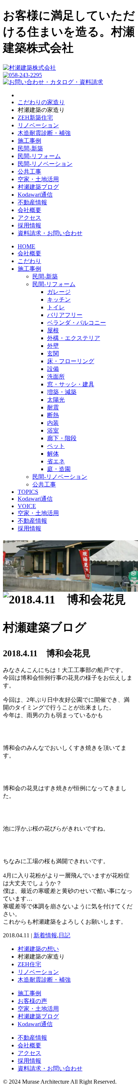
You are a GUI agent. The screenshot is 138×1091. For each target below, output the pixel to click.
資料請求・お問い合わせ (50, 233)
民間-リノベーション (45, 164)
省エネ (56, 461)
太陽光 (56, 400)
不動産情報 (32, 202)
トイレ (56, 307)
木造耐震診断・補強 (44, 133)
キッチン (59, 299)
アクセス (29, 218)
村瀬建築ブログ (38, 187)
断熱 (53, 415)
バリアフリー (64, 315)
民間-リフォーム (39, 156)
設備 (53, 369)
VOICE (27, 506)
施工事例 (29, 141)
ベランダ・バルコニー (76, 323)
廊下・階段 (62, 438)
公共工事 (29, 171)
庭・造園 (59, 469)
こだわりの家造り (41, 102)
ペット (56, 446)
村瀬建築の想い (38, 949)
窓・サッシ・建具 (70, 384)
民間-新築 (30, 148)
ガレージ (59, 292)
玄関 (53, 353)
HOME (26, 246)
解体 (53, 453)
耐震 (53, 407)
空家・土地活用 (38, 179)
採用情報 (29, 225)
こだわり (29, 261)
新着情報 (45, 935)
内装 (53, 423)
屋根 (53, 330)
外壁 (53, 346)
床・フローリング (70, 361)
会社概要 (29, 210)
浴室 (53, 430)
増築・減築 (62, 392)
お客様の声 (32, 1001)
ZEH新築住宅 (35, 117)
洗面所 (56, 376)
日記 (64, 935)
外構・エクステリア (73, 338)
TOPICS (28, 492)
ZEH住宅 (29, 964)
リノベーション (38, 125)
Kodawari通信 (35, 194)
